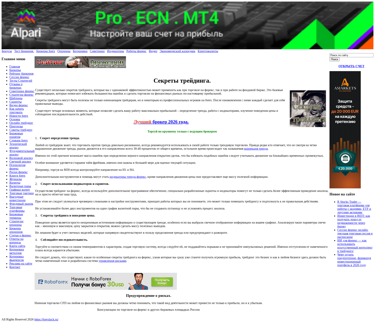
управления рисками (112, 260)
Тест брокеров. (24, 51)
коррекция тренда (256, 148)
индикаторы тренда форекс (128, 176)
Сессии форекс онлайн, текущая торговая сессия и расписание (355, 233)
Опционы (64, 51)
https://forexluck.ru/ (46, 319)
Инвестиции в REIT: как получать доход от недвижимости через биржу (353, 221)
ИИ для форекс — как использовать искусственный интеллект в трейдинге (354, 246)
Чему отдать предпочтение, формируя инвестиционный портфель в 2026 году (354, 260)
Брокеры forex (45, 51)
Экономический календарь (177, 51)
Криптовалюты (208, 51)
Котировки (80, 51)
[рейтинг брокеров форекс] (80, 67)
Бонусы (7, 51)
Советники (97, 51)
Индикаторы (115, 51)
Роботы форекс (136, 51)
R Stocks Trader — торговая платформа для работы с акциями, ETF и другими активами (354, 207)
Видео (153, 51)
